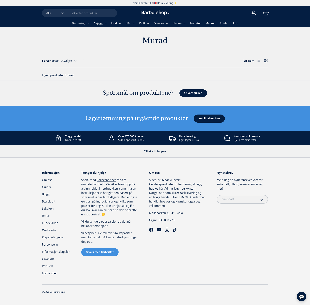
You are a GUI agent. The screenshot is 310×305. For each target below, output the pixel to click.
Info (235, 23)
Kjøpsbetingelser (53, 237)
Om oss (47, 180)
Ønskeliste (49, 230)
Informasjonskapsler (56, 252)
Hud (114, 23)
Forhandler (49, 273)
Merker (210, 23)
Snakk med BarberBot (100, 252)
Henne (177, 23)
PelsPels (47, 266)
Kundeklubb (50, 223)
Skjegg (98, 23)
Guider (224, 23)
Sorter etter (50, 61)
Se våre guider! (193, 93)
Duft (142, 23)
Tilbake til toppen (155, 151)
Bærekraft (48, 201)
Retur (46, 216)
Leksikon (48, 209)
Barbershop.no (57, 291)
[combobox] (79, 13)
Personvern (50, 244)
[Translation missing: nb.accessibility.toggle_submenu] (88, 23)
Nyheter (195, 23)
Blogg (46, 194)
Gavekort (48, 259)
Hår (128, 23)
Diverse (159, 23)
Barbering (78, 23)
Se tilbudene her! (209, 118)
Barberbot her (106, 180)
